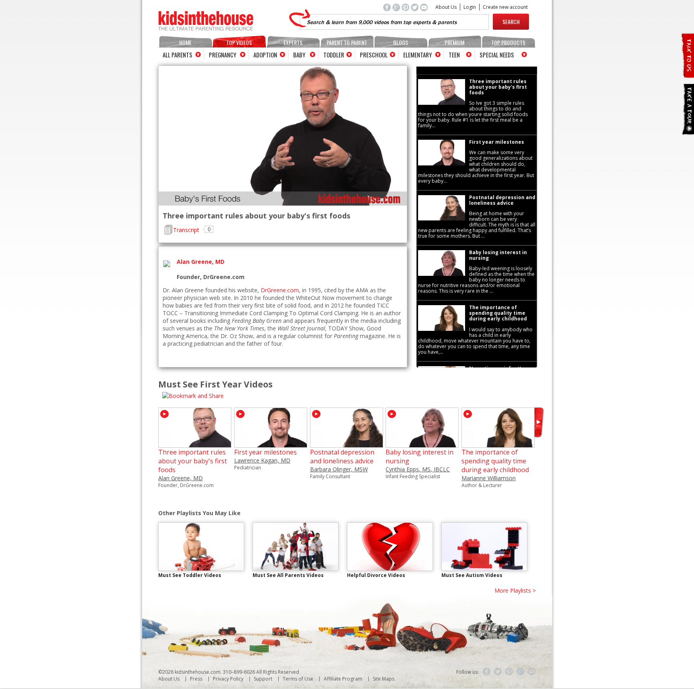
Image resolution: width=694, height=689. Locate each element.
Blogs (400, 42)
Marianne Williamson (488, 478)
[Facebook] (487, 672)
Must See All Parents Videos (288, 575)
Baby (299, 54)
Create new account (505, 7)
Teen (454, 54)
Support (263, 678)
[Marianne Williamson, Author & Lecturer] (498, 444)
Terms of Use (298, 678)
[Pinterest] (509, 672)
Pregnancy (222, 54)
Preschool (374, 54)
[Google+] (520, 672)
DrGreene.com (280, 290)
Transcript (186, 230)
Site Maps (383, 678)
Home (185, 42)
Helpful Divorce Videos (376, 575)
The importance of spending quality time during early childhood (495, 461)
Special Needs (497, 54)
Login (469, 7)
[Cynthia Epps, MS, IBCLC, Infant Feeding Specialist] (422, 444)
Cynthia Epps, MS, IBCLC (418, 469)
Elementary (417, 54)
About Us (446, 7)
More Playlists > (515, 590)
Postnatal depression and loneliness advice (342, 456)
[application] (283, 136)
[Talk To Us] (687, 74)
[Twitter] (498, 672)
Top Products (508, 42)
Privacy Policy (228, 678)
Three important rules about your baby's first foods (192, 461)
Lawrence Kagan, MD (262, 460)
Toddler (333, 54)
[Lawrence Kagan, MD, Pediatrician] (270, 444)
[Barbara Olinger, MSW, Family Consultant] (346, 444)
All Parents (177, 54)
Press (196, 678)
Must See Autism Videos (471, 575)
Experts (293, 42)
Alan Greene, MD (180, 478)
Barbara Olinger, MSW (339, 469)
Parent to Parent (347, 42)
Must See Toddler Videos (189, 575)
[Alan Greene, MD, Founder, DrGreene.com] (194, 444)
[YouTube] (532, 672)
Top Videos (239, 42)
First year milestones (265, 452)
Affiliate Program (343, 678)
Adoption (265, 54)
